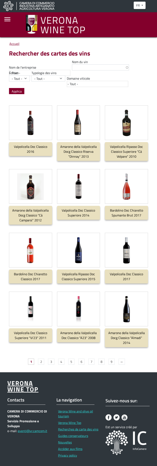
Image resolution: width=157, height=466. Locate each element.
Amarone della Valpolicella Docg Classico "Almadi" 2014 (126, 338)
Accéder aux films (70, 449)
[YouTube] (125, 417)
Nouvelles (65, 442)
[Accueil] (33, 25)
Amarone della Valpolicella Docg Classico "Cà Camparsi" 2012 (30, 215)
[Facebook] (109, 417)
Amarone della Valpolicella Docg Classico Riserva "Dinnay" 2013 (78, 151)
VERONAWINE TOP (63, 24)
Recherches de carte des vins (78, 429)
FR (138, 5)
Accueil (14, 43)
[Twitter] (117, 417)
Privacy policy (67, 455)
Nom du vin (80, 62)
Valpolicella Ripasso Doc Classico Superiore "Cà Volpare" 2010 (126, 151)
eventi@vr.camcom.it (32, 431)
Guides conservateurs (73, 436)
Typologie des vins (43, 73)
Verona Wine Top (69, 422)
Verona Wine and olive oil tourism (75, 413)
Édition (14, 73)
